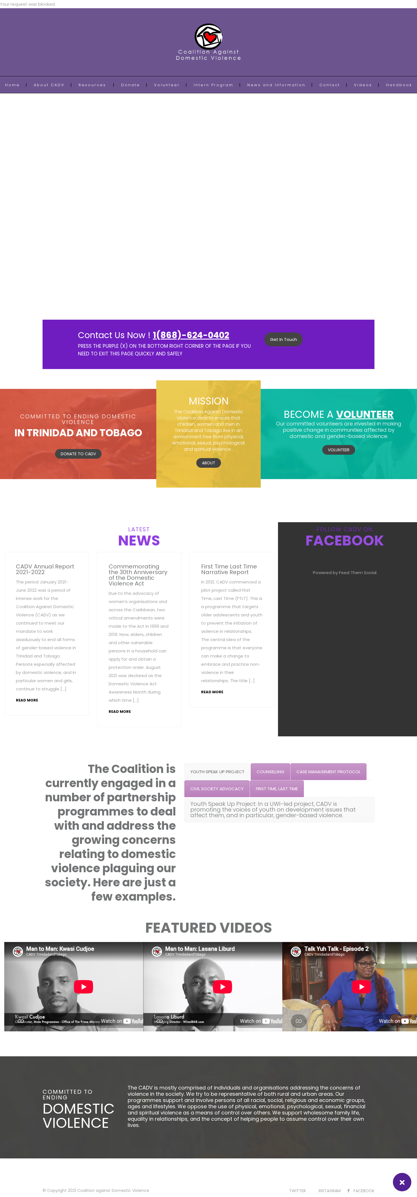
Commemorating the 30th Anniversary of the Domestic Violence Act (138, 574)
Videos (363, 85)
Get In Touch (283, 339)
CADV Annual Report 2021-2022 (45, 569)
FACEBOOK (363, 1191)
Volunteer (167, 85)
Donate (130, 85)
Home (12, 85)
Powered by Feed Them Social (344, 573)
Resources (92, 85)
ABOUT (208, 463)
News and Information (276, 85)
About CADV (49, 85)
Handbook (399, 85)
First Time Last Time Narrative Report (229, 569)
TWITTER (297, 1191)
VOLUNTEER (338, 450)
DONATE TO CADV (78, 454)
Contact (329, 85)
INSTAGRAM (330, 1191)
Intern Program (213, 85)
